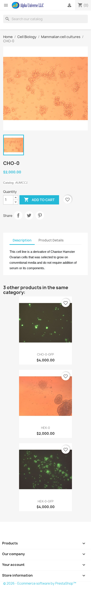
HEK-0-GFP (46, 501)
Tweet (29, 215)
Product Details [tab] (51, 240)
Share (18, 215)
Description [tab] (22, 240)
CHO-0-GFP (45, 354)
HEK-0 (45, 428)
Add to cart (39, 199)
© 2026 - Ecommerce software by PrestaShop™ (39, 583)
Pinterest (40, 215)
